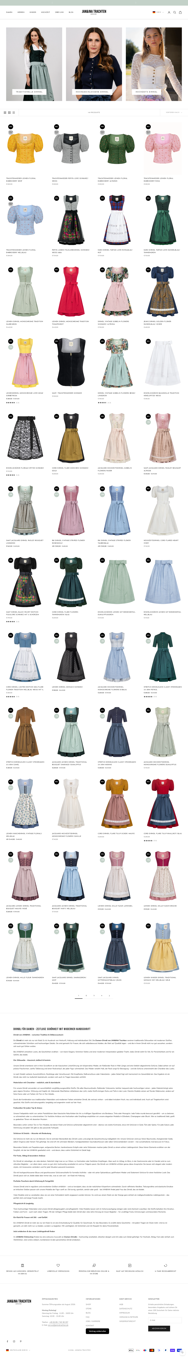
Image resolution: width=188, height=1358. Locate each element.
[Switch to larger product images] (5, 112)
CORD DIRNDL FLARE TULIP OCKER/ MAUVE (116, 833)
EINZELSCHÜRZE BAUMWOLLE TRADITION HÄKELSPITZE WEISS (161, 394)
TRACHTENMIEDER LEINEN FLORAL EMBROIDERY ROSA (158, 180)
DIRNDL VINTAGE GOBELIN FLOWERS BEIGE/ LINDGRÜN (116, 394)
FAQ (87, 1317)
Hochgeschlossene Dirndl (92, 92)
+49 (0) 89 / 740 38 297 (58, 1322)
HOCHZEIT (45, 12)
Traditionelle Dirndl (29, 92)
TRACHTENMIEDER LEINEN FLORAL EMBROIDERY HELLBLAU (21, 251)
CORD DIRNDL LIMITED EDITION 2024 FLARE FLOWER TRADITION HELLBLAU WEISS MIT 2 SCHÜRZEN (24, 688)
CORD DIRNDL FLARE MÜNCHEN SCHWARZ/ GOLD (70, 469)
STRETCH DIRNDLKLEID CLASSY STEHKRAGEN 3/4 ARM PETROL (163, 688)
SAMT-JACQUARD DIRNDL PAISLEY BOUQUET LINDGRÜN (24, 542)
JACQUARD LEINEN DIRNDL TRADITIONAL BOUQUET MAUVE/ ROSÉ (23, 907)
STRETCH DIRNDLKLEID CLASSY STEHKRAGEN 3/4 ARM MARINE (117, 763)
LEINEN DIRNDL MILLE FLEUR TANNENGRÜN (25, 977)
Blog (71, 12)
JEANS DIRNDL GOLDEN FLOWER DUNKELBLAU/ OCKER (157, 323)
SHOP (88, 1304)
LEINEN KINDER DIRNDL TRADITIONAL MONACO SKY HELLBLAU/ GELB (160, 979)
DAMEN (9, 12)
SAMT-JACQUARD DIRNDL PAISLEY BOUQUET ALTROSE (162, 469)
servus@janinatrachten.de (58, 1325)
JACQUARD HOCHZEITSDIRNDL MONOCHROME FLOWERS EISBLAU (112, 688)
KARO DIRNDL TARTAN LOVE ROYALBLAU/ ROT (115, 251)
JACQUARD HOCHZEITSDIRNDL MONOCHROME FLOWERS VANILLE (66, 835)
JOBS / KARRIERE (93, 1321)
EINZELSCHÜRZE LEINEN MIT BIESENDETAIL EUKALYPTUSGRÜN (116, 613)
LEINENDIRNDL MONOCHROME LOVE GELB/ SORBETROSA (24, 394)
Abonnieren (159, 1328)
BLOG (88, 1313)
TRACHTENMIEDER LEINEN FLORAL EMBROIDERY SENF (21, 180)
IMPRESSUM (124, 1313)
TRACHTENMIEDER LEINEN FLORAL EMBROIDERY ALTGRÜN (113, 180)
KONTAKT (90, 1325)
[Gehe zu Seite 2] (109, 996)
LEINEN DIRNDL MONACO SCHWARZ (67, 687)
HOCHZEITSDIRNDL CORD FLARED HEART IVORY (161, 542)
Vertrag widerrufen (97, 1331)
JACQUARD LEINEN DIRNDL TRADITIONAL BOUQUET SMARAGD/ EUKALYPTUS (69, 763)
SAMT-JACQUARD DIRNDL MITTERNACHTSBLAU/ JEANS (109, 979)
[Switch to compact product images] (14, 112)
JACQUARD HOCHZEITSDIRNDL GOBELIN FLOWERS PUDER (115, 469)
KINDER (33, 12)
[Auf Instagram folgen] (14, 1341)
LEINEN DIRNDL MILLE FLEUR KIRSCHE (160, 906)
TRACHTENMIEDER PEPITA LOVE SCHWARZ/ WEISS (70, 180)
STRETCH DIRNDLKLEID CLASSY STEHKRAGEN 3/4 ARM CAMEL (25, 763)
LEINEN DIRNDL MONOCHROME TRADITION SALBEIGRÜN (24, 323)
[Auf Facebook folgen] (7, 1341)
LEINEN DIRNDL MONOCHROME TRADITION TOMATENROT (70, 323)
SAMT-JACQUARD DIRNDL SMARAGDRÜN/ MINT (69, 979)
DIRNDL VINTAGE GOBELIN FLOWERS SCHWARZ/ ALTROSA (113, 323)
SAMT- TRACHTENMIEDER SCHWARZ (67, 393)
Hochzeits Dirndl (146, 92)
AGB (121, 1304)
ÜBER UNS (59, 12)
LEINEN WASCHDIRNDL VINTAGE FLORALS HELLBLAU (24, 835)
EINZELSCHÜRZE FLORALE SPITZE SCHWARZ (25, 468)
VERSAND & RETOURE (128, 1317)
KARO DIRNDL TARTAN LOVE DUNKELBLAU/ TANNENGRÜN (162, 251)
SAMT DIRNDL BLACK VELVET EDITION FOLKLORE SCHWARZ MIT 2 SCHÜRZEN (22, 613)
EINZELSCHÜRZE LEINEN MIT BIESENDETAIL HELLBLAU (162, 613)
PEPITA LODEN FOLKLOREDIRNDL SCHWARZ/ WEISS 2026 (71, 251)
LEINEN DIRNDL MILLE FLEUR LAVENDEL (115, 906)
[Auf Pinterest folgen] (20, 1341)
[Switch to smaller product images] (9, 112)
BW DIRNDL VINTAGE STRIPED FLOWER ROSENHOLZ (68, 542)
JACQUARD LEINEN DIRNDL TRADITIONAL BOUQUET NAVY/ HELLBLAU (69, 907)
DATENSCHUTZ (125, 1308)
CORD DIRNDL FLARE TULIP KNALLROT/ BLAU (163, 833)
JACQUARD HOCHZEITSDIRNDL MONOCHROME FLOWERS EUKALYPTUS (160, 763)
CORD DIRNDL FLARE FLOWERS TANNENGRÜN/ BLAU (65, 613)
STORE (88, 1308)
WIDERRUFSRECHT (127, 1321)
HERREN (21, 12)
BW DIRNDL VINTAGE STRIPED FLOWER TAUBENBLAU (114, 542)
